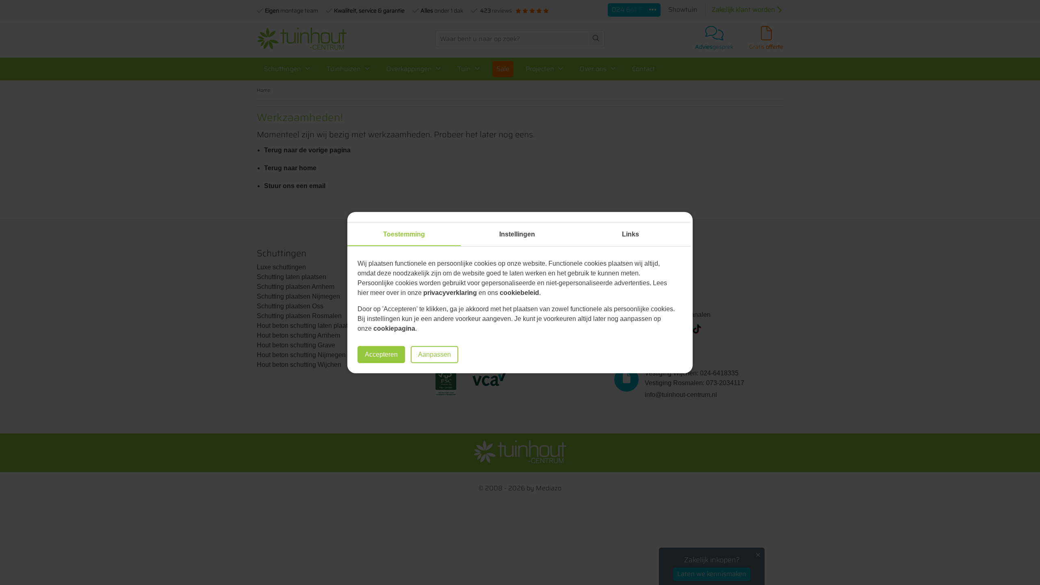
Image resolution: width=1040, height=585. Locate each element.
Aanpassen (434, 354)
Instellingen (517, 233)
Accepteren (381, 354)
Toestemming (404, 233)
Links (630, 233)
